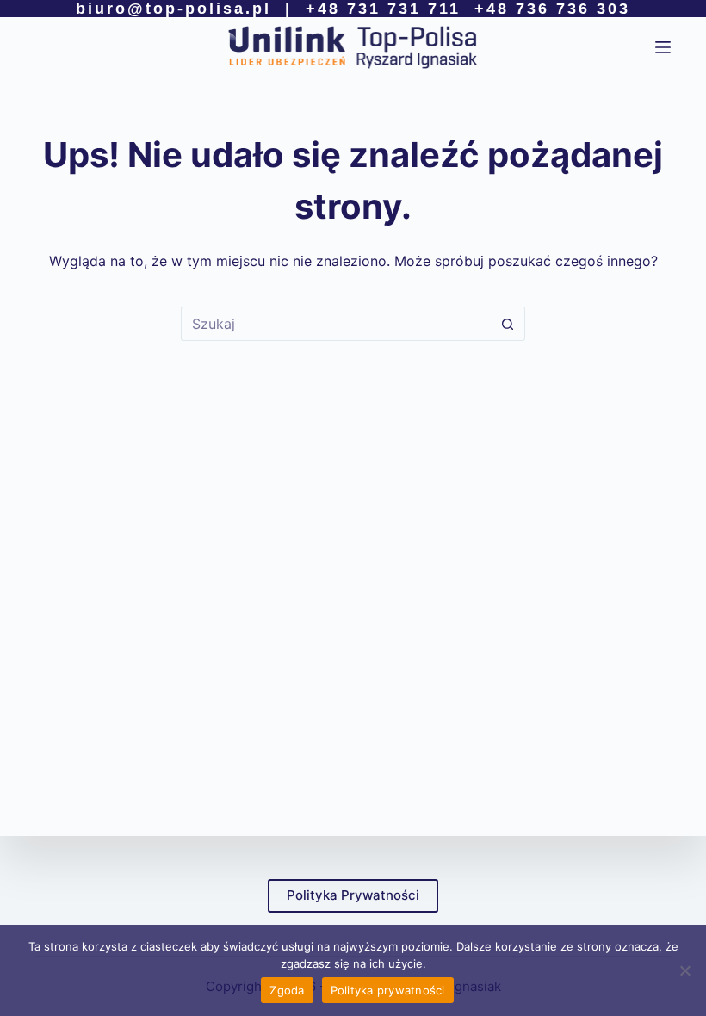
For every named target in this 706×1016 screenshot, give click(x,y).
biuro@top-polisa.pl (173, 8)
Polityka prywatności (388, 990)
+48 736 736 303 (552, 8)
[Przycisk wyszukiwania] (508, 324)
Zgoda (286, 990)
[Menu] (663, 47)
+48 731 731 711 (383, 8)
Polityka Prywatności (353, 895)
